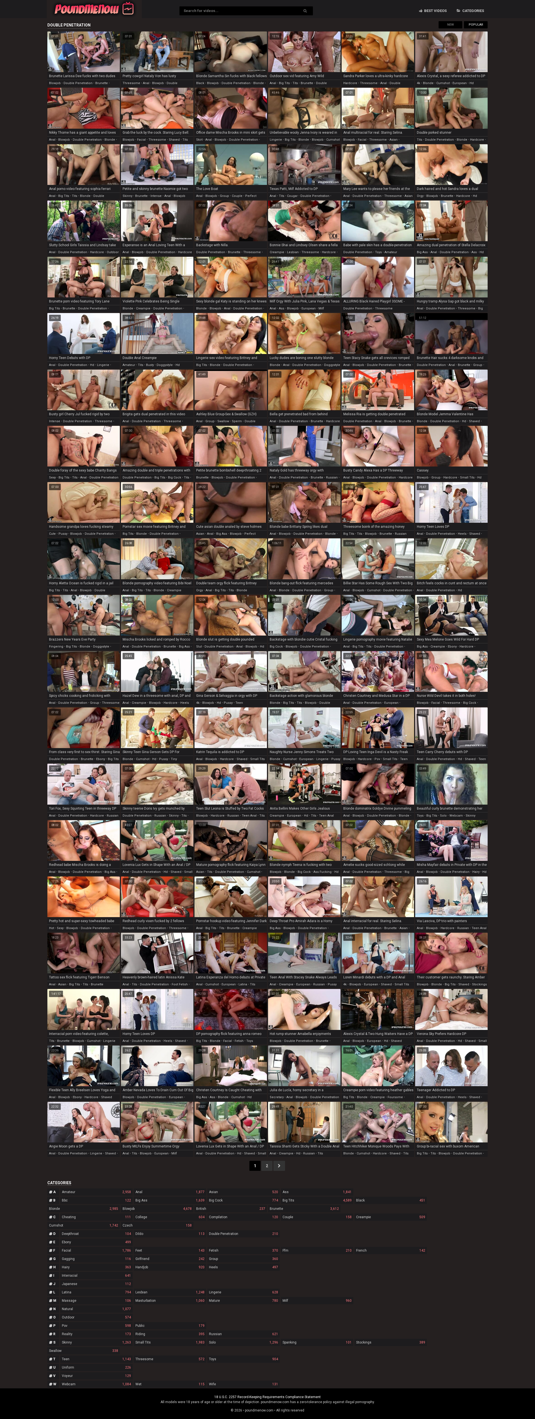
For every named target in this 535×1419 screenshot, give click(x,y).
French (390, 1250)
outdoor (113, 252)
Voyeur (96, 1376)
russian (332, 477)
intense (156, 196)
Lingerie (243, 1292)
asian (394, 139)
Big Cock (243, 1200)
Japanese (96, 1284)
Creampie (390, 1217)
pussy (63, 534)
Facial (96, 1250)
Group (243, 1259)
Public (170, 1326)
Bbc (96, 1200)
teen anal (249, 815)
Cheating (96, 1217)
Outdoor (96, 1317)
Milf (317, 1301)
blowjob (55, 83)
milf (321, 308)
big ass (422, 252)
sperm (237, 421)
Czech (157, 1225)
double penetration (78, 83)
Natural (96, 1309)
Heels (243, 1267)
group (224, 196)
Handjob (170, 1267)
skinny (127, 196)
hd (472, 83)
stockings (479, 984)
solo (443, 815)
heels (462, 534)
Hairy (96, 1267)
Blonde (83, 1209)
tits (295, 83)
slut (199, 646)
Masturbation (170, 1301)
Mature (243, 1301)
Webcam (96, 1384)
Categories (472, 11)
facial (141, 139)
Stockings (390, 1342)
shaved (174, 139)
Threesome (170, 1359)
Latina (96, 1292)
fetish (239, 1041)
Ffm (317, 1250)
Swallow (83, 1351)
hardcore (350, 83)
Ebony (96, 1242)
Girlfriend (170, 1259)
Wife (243, 1384)
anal (146, 83)
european (460, 83)
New (450, 24)
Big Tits (317, 1200)
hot (51, 928)
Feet (170, 1250)
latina (243, 984)
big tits (284, 83)
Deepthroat (96, 1234)
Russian (243, 1334)
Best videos (435, 11)
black (200, 83)
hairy (476, 872)
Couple (317, 1217)
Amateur (96, 1192)
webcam (456, 815)
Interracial (96, 1276)
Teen (96, 1359)
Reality (96, 1334)
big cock (174, 477)
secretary (277, 1097)
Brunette (304, 1209)
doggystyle (165, 365)
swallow (223, 421)
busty (150, 365)
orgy (420, 196)
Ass (317, 1192)
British (230, 1209)
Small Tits (170, 1342)
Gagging (96, 1259)
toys (378, 252)
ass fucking (322, 872)
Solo (243, 1342)
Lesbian (170, 1292)
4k (418, 83)
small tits (467, 477)
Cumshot (83, 1225)
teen (239, 703)
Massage (96, 1301)
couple (237, 196)
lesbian (293, 252)
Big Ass (170, 1200)
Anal (170, 1192)
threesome (131, 83)
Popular (476, 24)
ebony (452, 646)
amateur (391, 252)
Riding (170, 1334)
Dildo (170, 1234)
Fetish (243, 1250)
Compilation (243, 1217)
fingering (56, 646)
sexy (52, 477)
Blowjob (157, 1209)
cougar (292, 196)
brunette (101, 83)
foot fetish (180, 984)
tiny (174, 759)
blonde (258, 83)
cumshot (443, 83)
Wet (170, 1384)
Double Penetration (243, 1234)
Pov (96, 1326)
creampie (277, 252)
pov (377, 759)
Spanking (317, 1342)
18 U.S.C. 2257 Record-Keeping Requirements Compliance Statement (267, 1397)
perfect (250, 196)
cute (52, 534)
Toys (243, 1359)
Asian (243, 1192)
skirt (199, 139)
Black (390, 1200)
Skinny (96, 1342)
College (170, 1217)
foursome (395, 1097)
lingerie (276, 139)
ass (474, 252)
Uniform (96, 1367)
